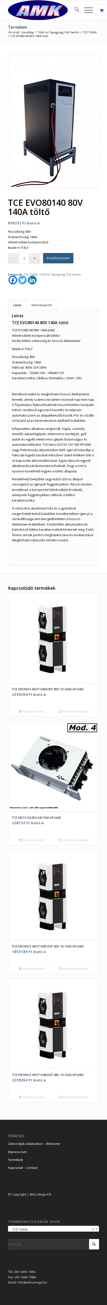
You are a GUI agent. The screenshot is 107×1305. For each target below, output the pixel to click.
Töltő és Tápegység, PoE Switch (60, 274)
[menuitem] (74, 10)
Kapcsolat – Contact (23, 1167)
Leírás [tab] (17, 305)
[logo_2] (44, 10)
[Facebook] (12, 280)
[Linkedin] (32, 280)
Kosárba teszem (58, 258)
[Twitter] (22, 280)
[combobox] (53, 1229)
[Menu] (86, 10)
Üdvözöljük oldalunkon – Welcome (34, 1143)
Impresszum (17, 1152)
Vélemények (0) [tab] (41, 305)
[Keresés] (74, 10)
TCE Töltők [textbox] (52, 1229)
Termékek (17, 27)
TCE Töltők (31, 274)
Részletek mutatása (75, 711)
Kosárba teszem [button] (33, 711)
